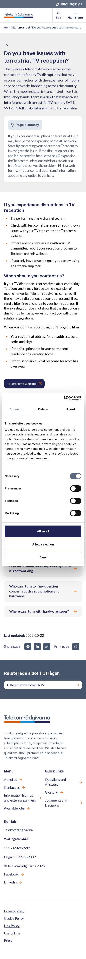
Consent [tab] (15, 409)
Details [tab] (43, 409)
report (37, 327)
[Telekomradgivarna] (18, 15)
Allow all (43, 531)
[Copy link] (46, 646)
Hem (7, 27)
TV (6, 45)
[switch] (75, 488)
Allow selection (43, 544)
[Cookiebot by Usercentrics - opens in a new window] (63, 398)
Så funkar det (21, 27)
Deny (43, 557)
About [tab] (70, 409)
